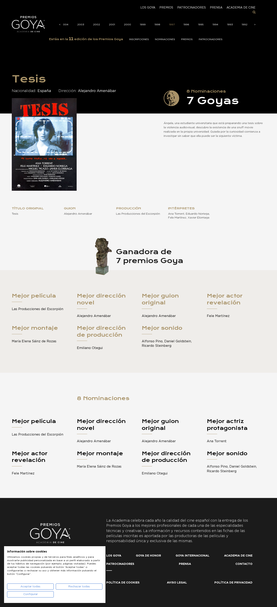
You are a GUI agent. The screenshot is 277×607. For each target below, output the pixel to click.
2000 (127, 24)
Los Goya (147, 7)
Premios (166, 7)
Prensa (216, 7)
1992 (244, 24)
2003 (80, 24)
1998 (157, 24)
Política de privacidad (233, 582)
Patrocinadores (191, 7)
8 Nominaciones (103, 398)
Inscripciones (139, 39)
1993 (230, 24)
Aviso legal (177, 582)
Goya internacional (192, 555)
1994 (215, 24)
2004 (64, 24)
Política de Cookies (123, 582)
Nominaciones (165, 39)
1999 (143, 24)
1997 (172, 24)
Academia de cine (241, 7)
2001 (112, 24)
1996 (186, 24)
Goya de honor (148, 555)
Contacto (243, 564)
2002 (96, 24)
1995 (201, 24)
